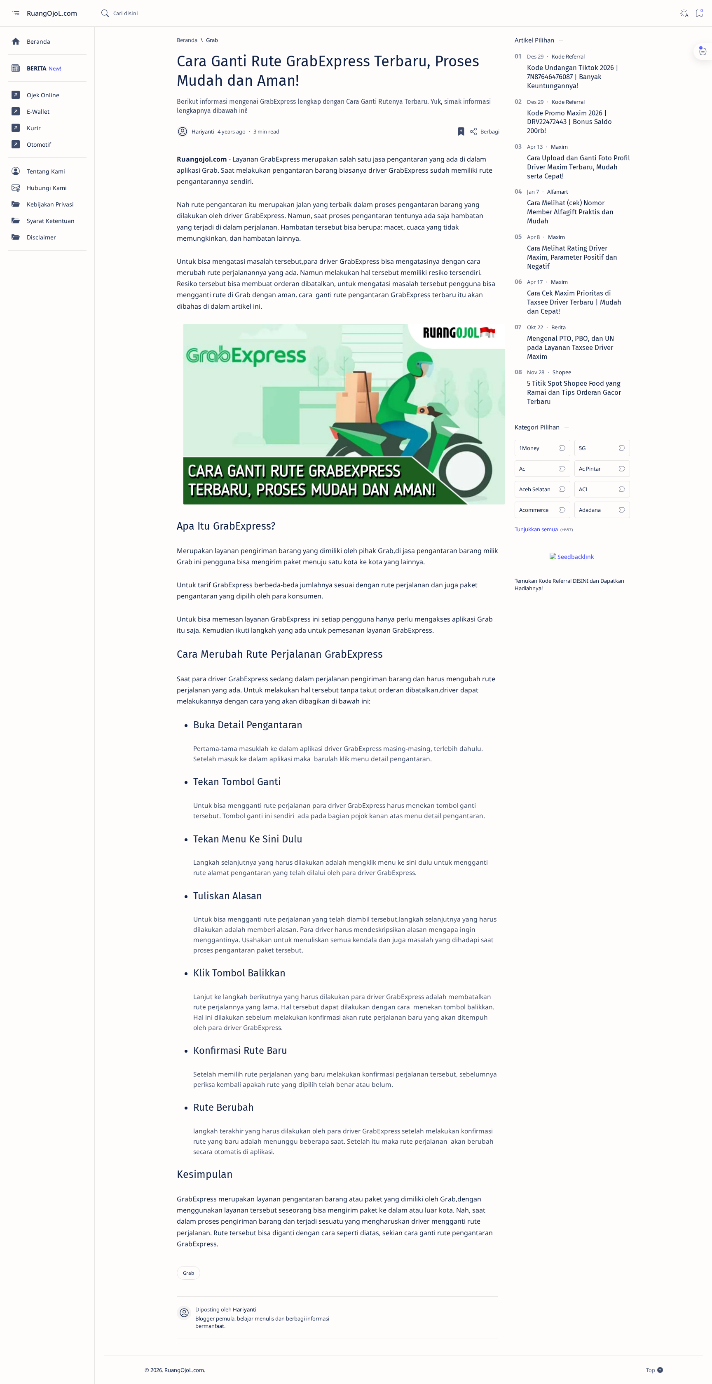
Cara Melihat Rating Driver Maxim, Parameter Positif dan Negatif (572, 257)
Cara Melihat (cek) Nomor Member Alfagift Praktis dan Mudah (570, 212)
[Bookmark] (699, 13)
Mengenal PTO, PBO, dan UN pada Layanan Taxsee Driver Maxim (570, 347)
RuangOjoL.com (53, 13)
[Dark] (684, 13)
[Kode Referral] (568, 56)
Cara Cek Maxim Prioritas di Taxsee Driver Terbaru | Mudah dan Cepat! (574, 302)
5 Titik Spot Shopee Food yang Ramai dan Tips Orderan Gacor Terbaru (574, 392)
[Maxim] (559, 146)
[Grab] (188, 1273)
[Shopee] (562, 372)
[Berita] (558, 327)
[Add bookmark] (461, 131)
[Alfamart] (557, 191)
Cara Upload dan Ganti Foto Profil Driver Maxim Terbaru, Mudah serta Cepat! (578, 167)
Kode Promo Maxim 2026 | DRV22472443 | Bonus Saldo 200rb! (569, 122)
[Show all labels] (544, 529)
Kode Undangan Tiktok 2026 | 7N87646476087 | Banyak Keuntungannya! (572, 76)
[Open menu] (15, 13)
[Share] (484, 131)
